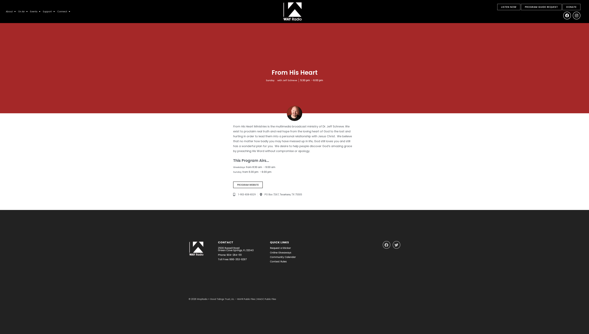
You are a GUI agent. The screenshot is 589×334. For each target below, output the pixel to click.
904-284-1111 (234, 255)
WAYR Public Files (246, 299)
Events (33, 11)
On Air (21, 11)
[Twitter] (396, 245)
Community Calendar (283, 257)
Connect (62, 11)
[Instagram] (576, 15)
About (9, 11)
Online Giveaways (280, 252)
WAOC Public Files (266, 299)
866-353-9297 (238, 259)
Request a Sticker (280, 248)
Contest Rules (278, 261)
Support (47, 11)
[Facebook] (567, 15)
